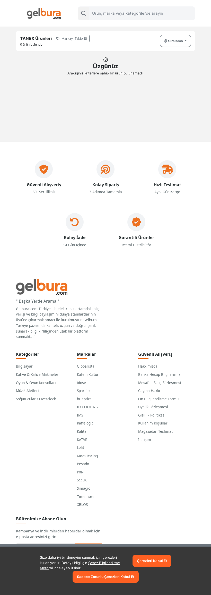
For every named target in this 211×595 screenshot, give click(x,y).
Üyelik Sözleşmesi (153, 406)
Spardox (83, 390)
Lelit (80, 447)
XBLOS (82, 504)
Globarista (85, 366)
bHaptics (84, 398)
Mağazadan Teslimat (155, 431)
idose (81, 382)
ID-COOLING (87, 406)
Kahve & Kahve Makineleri (37, 374)
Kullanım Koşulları (153, 423)
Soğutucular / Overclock (36, 398)
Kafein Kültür (88, 374)
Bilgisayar (24, 366)
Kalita (81, 431)
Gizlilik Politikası (151, 415)
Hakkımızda (147, 366)
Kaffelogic (85, 423)
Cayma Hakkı (149, 390)
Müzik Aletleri (27, 390)
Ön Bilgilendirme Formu (158, 398)
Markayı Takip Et (73, 38)
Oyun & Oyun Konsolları (36, 382)
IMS (80, 415)
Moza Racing (87, 455)
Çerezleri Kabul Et (152, 561)
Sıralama (175, 41)
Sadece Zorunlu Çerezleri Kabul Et (105, 577)
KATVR (82, 439)
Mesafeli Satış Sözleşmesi (159, 382)
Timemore (85, 496)
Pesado (83, 463)
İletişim (144, 439)
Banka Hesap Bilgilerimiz (159, 374)
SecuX (82, 480)
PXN (80, 472)
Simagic (83, 488)
